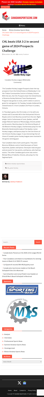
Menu (23, 25)
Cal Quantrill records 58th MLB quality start (18, 265)
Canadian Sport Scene (20, 394)
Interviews (8, 338)
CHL (8, 168)
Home (9, 390)
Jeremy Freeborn (23, 54)
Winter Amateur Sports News (16, 164)
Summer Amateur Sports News (15, 345)
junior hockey (14, 168)
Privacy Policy (32, 390)
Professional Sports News (13, 341)
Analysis (7, 334)
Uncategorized (9, 348)
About (15, 390)
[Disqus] (22, 209)
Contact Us (23, 390)
